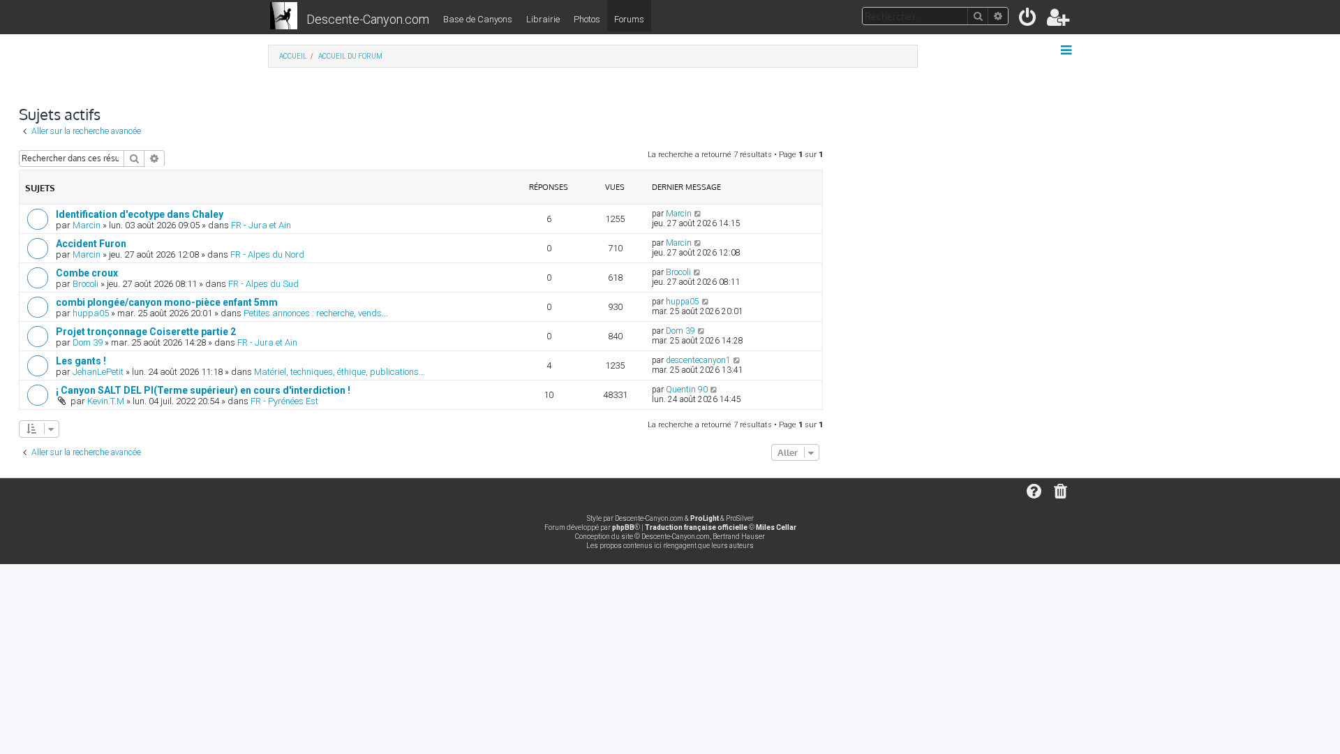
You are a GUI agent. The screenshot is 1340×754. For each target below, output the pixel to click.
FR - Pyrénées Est (284, 401)
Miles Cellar (776, 527)
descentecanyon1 (698, 360)
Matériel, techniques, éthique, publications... (339, 372)
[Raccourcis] (1067, 50)
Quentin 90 (687, 389)
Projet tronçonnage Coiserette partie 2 (146, 331)
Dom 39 (88, 342)
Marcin (86, 225)
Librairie (543, 19)
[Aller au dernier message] (698, 214)
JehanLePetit (98, 372)
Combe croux (87, 273)
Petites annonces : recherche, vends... (316, 313)
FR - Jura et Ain (261, 225)
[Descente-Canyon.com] (283, 17)
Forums (629, 19)
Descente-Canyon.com (367, 19)
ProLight (704, 518)
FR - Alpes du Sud (263, 284)
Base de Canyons (477, 19)
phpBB (623, 527)
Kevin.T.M (105, 401)
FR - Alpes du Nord (267, 254)
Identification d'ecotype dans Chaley (139, 214)
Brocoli (85, 284)
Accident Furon (91, 243)
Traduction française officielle (696, 527)
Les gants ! (81, 361)
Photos (587, 19)
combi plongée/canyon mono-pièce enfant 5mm (167, 302)
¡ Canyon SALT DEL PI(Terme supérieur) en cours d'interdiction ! (203, 390)
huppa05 (91, 313)
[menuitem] (1028, 20)
